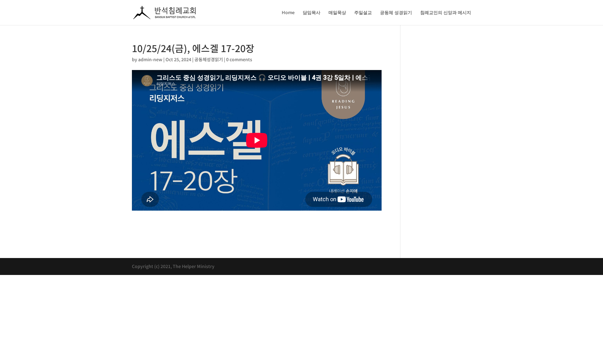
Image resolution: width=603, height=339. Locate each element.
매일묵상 (337, 12)
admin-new (150, 59)
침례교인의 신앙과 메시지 (445, 12)
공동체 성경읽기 (396, 12)
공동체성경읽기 (208, 59)
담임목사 (311, 12)
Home (288, 12)
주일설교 (363, 12)
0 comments (239, 59)
